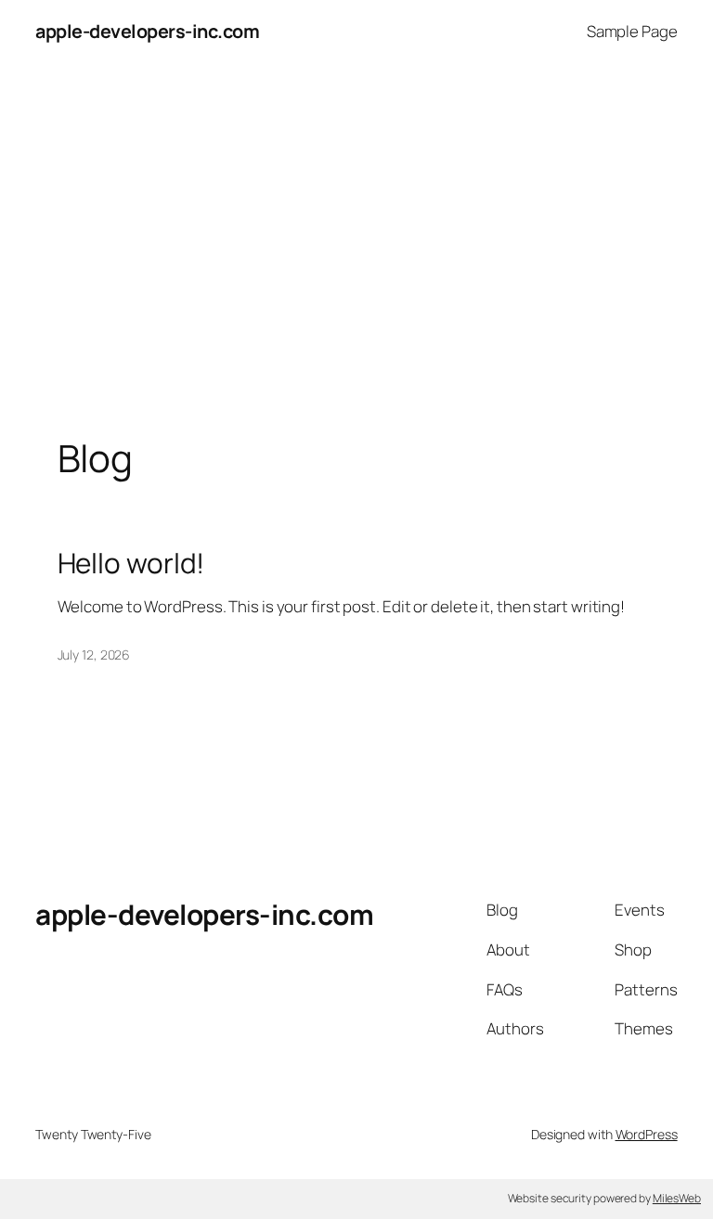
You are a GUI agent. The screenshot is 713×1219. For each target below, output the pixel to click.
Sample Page (632, 31)
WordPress (647, 1134)
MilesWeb (677, 1198)
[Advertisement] (356, 258)
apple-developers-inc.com (147, 31)
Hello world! (131, 562)
